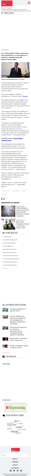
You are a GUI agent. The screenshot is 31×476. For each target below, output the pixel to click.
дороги (24, 191)
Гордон (25, 96)
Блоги (15, 465)
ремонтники (6, 191)
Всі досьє (5, 268)
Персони (9, 8)
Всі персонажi (6, 352)
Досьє (15, 459)
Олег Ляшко (16, 191)
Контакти (15, 468)
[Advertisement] (15, 31)
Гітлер (4, 194)
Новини (15, 462)
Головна (3, 8)
